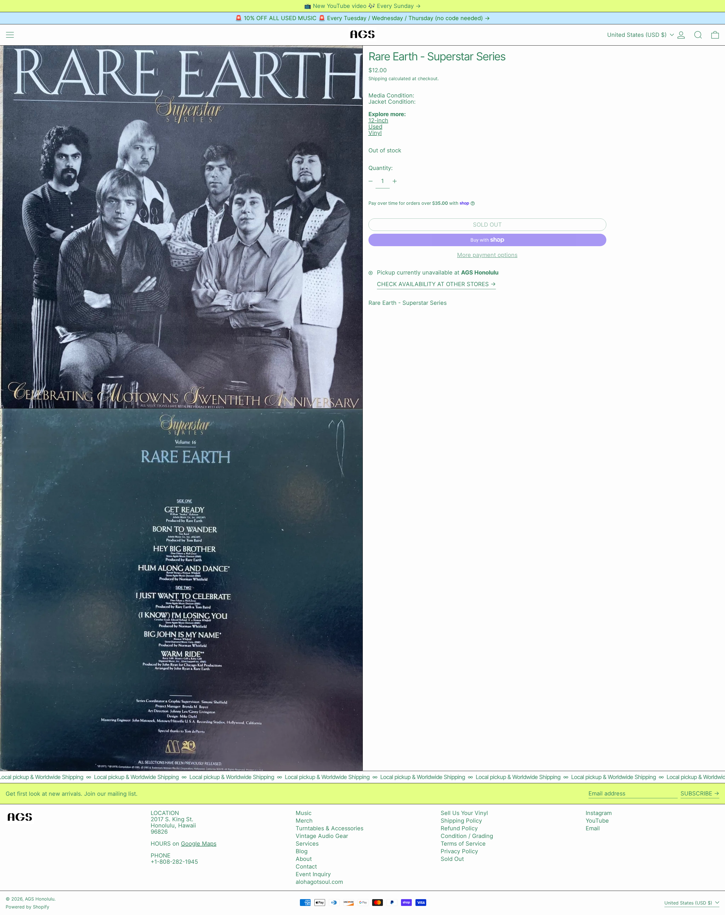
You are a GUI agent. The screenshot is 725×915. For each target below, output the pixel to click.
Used (375, 126)
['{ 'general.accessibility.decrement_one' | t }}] (371, 181)
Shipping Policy (461, 820)
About (304, 859)
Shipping (377, 78)
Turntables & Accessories (329, 828)
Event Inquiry (313, 874)
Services (307, 843)
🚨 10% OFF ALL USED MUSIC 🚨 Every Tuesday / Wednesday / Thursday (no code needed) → (362, 18)
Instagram (599, 813)
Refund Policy (459, 828)
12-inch (378, 120)
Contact (306, 866)
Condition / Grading (467, 836)
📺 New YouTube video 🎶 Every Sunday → (362, 6)
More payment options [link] (487, 255)
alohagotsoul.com (319, 881)
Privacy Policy (459, 851)
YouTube (597, 821)
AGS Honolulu (39, 899)
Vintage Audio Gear (322, 836)
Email (593, 828)
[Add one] (395, 181)
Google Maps (198, 843)
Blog (302, 851)
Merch (304, 820)
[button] (698, 35)
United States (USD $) (637, 34)
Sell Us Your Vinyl (464, 813)
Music (304, 813)
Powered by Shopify (27, 907)
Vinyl (375, 132)
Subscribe (696, 793)
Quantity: (380, 168)
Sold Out (452, 859)
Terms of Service (463, 843)
